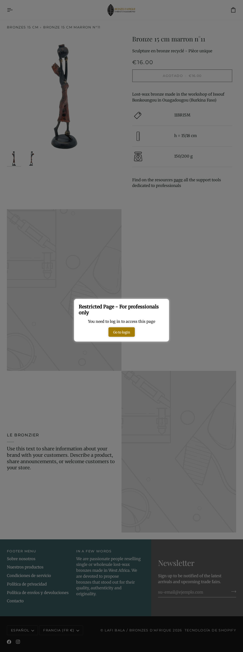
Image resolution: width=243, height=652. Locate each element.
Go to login (121, 332)
